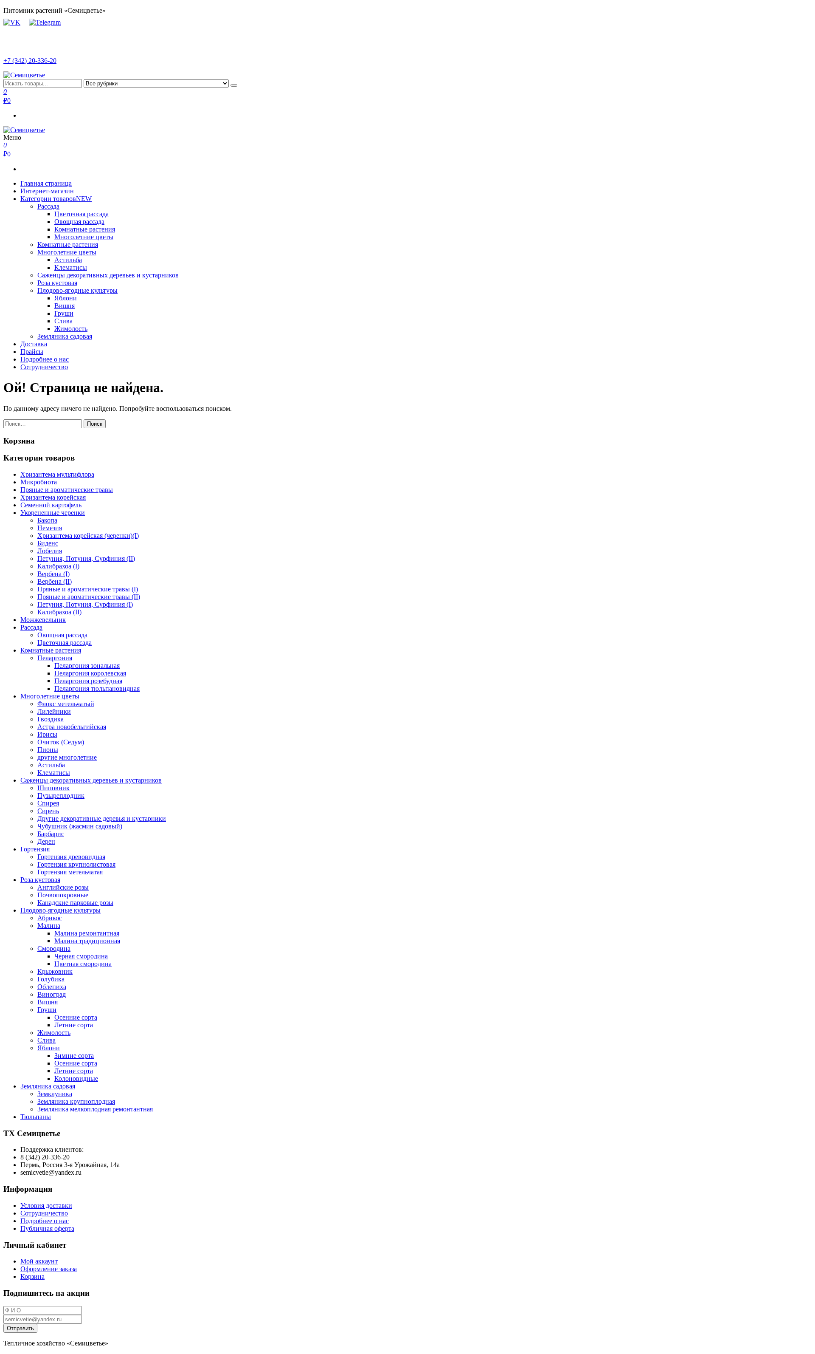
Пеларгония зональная (87, 665)
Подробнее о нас (44, 359)
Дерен (46, 841)
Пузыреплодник (60, 795)
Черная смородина (81, 956)
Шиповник (53, 787)
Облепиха (51, 986)
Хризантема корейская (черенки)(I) (88, 535)
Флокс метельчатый (65, 703)
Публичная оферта (47, 1228)
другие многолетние (67, 757)
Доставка (33, 344)
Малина (48, 925)
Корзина (32, 1276)
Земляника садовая (64, 336)
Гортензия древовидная (71, 856)
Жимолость (70, 328)
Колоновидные (76, 1078)
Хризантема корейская (53, 497)
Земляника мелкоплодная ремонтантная (95, 1109)
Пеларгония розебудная (88, 680)
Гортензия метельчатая (70, 872)
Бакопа (47, 520)
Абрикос (49, 918)
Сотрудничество (44, 366)
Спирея (48, 803)
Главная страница (46, 183)
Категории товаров (56, 198)
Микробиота (38, 482)
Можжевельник (43, 619)
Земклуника (54, 1093)
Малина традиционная (87, 940)
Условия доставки (46, 1205)
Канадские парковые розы (75, 902)
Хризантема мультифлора (57, 474)
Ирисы (47, 734)
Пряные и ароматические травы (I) (87, 589)
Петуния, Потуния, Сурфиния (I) (85, 604)
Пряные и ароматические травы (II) (88, 596)
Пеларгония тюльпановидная (97, 688)
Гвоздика (50, 719)
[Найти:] (43, 423)
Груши (63, 313)
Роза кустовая (57, 282)
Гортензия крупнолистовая (76, 864)
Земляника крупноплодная (76, 1101)
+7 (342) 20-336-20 (29, 60)
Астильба (68, 259)
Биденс (47, 543)
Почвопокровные (62, 895)
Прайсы (31, 351)
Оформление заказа (48, 1268)
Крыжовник (55, 971)
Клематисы (70, 267)
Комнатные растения (84, 229)
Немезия (49, 527)
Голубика (51, 979)
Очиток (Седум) (60, 742)
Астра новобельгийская (71, 726)
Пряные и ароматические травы (66, 489)
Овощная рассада (79, 221)
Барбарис (50, 833)
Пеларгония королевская (90, 673)
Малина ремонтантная (86, 933)
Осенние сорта (75, 1017)
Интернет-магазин (47, 191)
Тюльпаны (35, 1116)
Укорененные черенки (52, 512)
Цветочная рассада (81, 214)
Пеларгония (54, 657)
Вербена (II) (54, 581)
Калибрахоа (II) (59, 612)
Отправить (20, 1328)
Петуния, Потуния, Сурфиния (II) (86, 558)
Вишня (64, 305)
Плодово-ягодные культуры (77, 290)
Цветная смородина (83, 963)
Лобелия (49, 550)
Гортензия (35, 849)
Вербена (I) (53, 573)
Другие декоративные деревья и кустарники (101, 818)
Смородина (53, 948)
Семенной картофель (51, 505)
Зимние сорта (74, 1055)
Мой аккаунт (39, 1261)
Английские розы (63, 887)
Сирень (48, 810)
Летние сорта (73, 1025)
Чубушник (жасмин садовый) (79, 826)
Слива (63, 321)
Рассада (48, 206)
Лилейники (54, 711)
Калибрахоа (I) (58, 566)
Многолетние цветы (83, 236)
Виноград (51, 994)
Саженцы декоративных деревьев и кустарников (108, 275)
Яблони (65, 298)
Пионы (47, 749)
